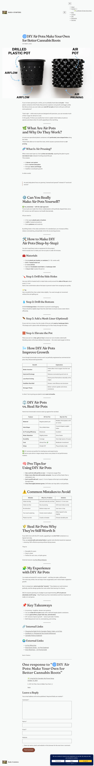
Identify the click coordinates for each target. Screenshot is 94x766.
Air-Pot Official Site (30, 646)
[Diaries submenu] (76, 9)
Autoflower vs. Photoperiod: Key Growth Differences (40, 633)
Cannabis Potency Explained (33, 636)
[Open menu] (64, 12)
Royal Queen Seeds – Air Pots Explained (37, 648)
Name (24, 721)
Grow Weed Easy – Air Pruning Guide (36, 650)
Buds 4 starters (14, 12)
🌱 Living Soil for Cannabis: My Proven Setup (41, 678)
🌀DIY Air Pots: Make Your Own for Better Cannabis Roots (46, 38)
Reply (29, 687)
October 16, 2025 (33, 681)
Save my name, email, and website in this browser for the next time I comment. (47, 745)
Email (24, 730)
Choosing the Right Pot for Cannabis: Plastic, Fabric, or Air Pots (43, 631)
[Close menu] (69, 3)
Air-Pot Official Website (40, 560)
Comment (25, 700)
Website (24, 737)
